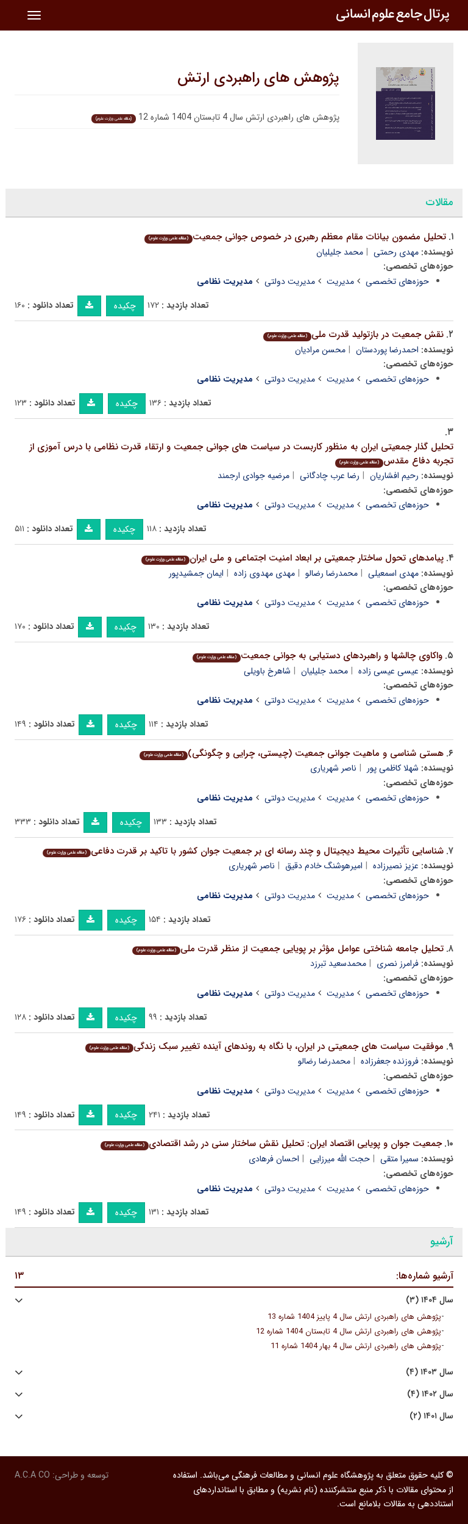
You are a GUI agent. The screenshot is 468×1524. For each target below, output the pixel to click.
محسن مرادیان (320, 350)
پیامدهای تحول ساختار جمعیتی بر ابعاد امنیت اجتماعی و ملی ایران (295, 558)
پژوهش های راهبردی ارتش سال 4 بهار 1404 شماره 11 (356, 1346)
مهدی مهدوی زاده (264, 573)
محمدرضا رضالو (331, 573)
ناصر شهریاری (333, 768)
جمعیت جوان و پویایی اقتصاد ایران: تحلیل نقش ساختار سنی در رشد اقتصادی (273, 1143)
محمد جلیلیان (339, 252)
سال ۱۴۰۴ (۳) (429, 1300)
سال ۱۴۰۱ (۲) (431, 1416)
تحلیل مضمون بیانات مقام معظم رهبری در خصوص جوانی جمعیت (297, 237)
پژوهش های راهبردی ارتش (258, 78)
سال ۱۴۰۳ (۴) (429, 1372)
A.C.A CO (32, 1475)
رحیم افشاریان (394, 475)
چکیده (125, 306)
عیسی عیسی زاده (388, 671)
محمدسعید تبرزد (338, 963)
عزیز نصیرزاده (396, 866)
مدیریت (340, 281)
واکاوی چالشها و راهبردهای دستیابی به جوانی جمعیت (319, 655)
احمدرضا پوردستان (387, 350)
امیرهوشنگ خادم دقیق (324, 866)
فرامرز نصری (398, 963)
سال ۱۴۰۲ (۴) (430, 1394)
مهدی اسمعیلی (393, 573)
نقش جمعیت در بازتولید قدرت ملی (356, 334)
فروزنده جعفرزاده (390, 1061)
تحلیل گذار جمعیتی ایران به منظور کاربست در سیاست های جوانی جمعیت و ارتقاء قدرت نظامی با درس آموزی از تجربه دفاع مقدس (241, 454)
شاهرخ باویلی (267, 671)
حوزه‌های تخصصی (397, 281)
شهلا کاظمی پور (393, 768)
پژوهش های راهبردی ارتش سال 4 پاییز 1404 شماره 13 (354, 1317)
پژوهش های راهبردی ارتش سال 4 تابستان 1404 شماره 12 (348, 1332)
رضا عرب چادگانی (330, 475)
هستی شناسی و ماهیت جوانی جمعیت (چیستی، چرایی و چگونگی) (294, 753)
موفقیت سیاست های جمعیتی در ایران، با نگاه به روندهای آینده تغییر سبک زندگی (267, 1046)
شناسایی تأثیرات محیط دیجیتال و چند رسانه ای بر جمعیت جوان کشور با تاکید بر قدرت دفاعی (245, 851)
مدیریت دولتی (289, 281)
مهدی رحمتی (396, 252)
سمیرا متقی (399, 1159)
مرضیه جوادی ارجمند (253, 475)
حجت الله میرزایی (340, 1159)
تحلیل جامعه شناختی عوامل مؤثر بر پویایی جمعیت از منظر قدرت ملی (290, 949)
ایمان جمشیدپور (196, 573)
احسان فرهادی (274, 1159)
